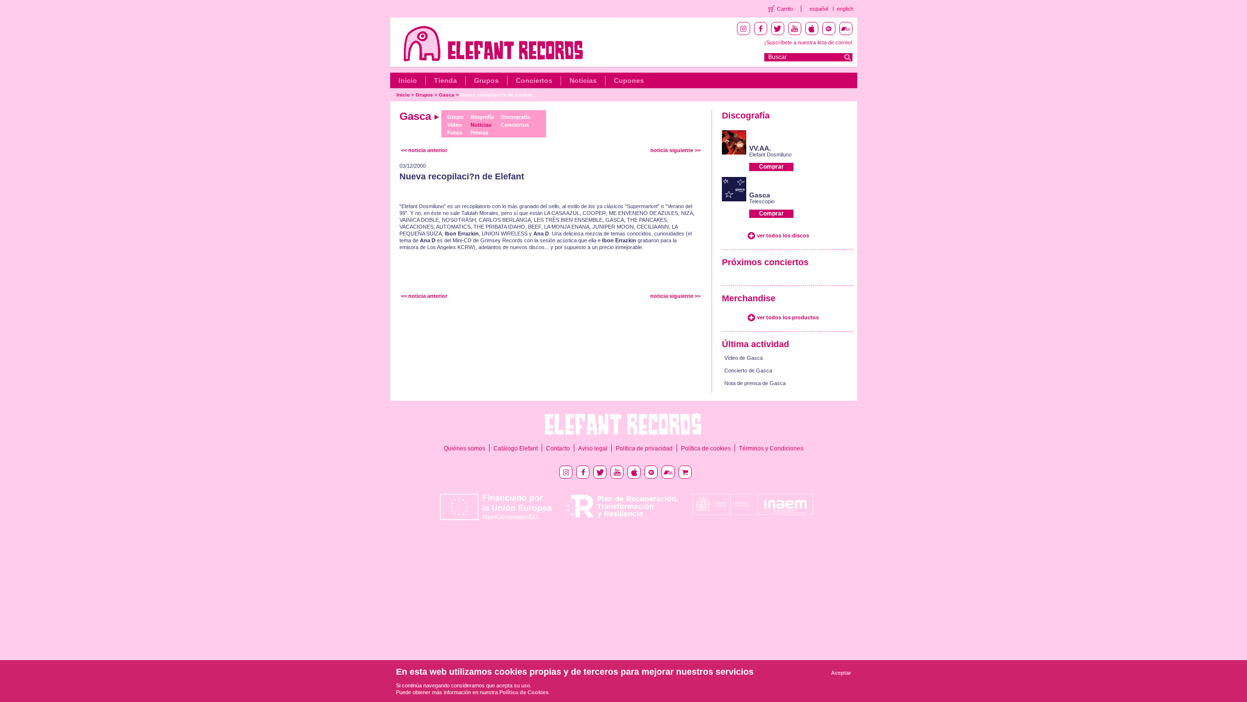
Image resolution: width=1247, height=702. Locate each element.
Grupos (486, 80)
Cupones (629, 80)
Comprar (771, 166)
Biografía (482, 117)
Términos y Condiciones (771, 448)
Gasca (446, 95)
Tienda (445, 80)
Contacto (558, 448)
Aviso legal (592, 448)
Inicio (407, 80)
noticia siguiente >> (675, 150)
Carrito (785, 9)
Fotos (454, 133)
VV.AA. (760, 148)
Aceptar (841, 673)
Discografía (515, 117)
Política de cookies (706, 448)
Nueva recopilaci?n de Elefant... (498, 95)
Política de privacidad (644, 448)
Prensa (479, 133)
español (819, 9)
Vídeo (454, 125)
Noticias (583, 80)
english (845, 9)
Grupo (455, 117)
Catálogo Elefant (515, 448)
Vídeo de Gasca (743, 358)
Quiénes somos (464, 448)
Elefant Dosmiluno (770, 154)
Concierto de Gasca (748, 370)
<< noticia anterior (424, 150)
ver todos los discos (783, 235)
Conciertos (534, 80)
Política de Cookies (523, 692)
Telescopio (762, 201)
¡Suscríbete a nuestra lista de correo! (808, 42)
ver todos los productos (788, 317)
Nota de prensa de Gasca (755, 383)
